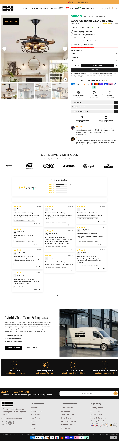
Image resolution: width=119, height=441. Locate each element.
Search (34, 425)
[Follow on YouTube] (13, 423)
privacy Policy (96, 414)
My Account (65, 411)
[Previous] (4, 49)
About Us (34, 408)
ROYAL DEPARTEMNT (41, 9)
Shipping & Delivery (68, 421)
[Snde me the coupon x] (115, 393)
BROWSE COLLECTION (14, 348)
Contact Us (65, 428)
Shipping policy (97, 408)
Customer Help (67, 408)
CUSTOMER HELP (88, 9)
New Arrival (35, 418)
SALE (66, 9)
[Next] (65, 49)
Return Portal (66, 418)
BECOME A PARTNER (31, 348)
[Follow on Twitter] (6, 423)
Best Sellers (35, 414)
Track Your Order (67, 414)
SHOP (27, 9)
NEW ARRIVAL (75, 9)
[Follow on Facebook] (2, 423)
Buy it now (94, 70)
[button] (107, 24)
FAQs (33, 428)
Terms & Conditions (98, 418)
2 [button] (57, 296)
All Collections (36, 411)
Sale (32, 421)
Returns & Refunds (68, 425)
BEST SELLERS (56, 9)
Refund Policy (96, 411)
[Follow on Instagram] (10, 423)
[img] (17, 206)
